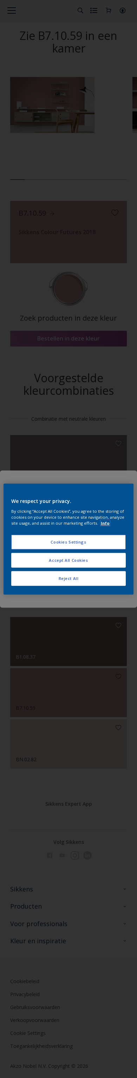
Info (105, 522)
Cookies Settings (68, 542)
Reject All (69, 578)
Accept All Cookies (68, 559)
